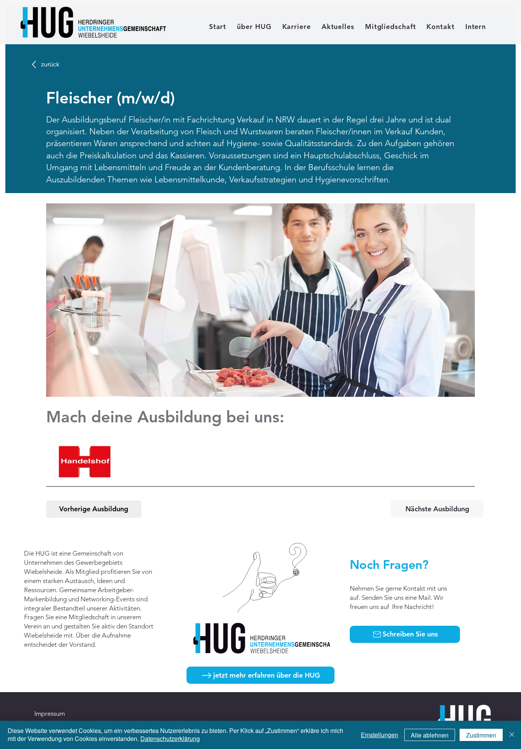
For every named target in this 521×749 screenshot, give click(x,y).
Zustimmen (481, 735)
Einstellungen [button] (379, 734)
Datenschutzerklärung (170, 738)
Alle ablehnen (430, 735)
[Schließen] (511, 735)
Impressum (49, 713)
